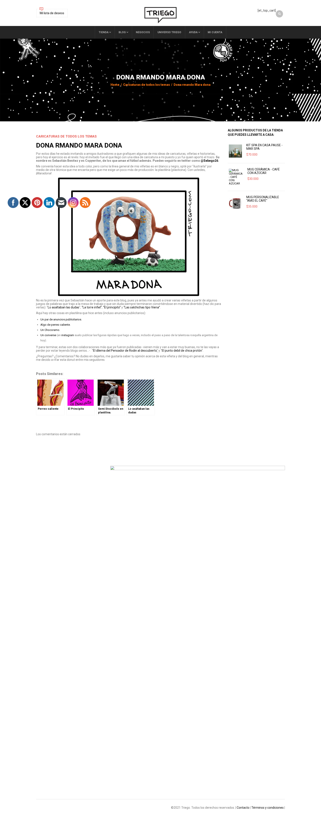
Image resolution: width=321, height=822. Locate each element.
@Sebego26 (209, 160)
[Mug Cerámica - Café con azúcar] (236, 177)
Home (114, 84)
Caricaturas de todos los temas (146, 84)
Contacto (243, 807)
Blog (122, 32)
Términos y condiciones (267, 807)
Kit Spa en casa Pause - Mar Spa (264, 146)
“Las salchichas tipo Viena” (142, 307)
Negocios (143, 32)
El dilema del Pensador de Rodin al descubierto (125, 350)
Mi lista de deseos (52, 13)
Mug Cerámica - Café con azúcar (263, 171)
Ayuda (193, 32)
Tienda (104, 32)
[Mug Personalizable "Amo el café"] (235, 203)
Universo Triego (169, 32)
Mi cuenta (215, 32)
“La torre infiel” (92, 307)
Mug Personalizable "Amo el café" (262, 198)
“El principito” (112, 307)
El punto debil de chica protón (182, 350)
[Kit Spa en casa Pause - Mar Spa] (235, 151)
